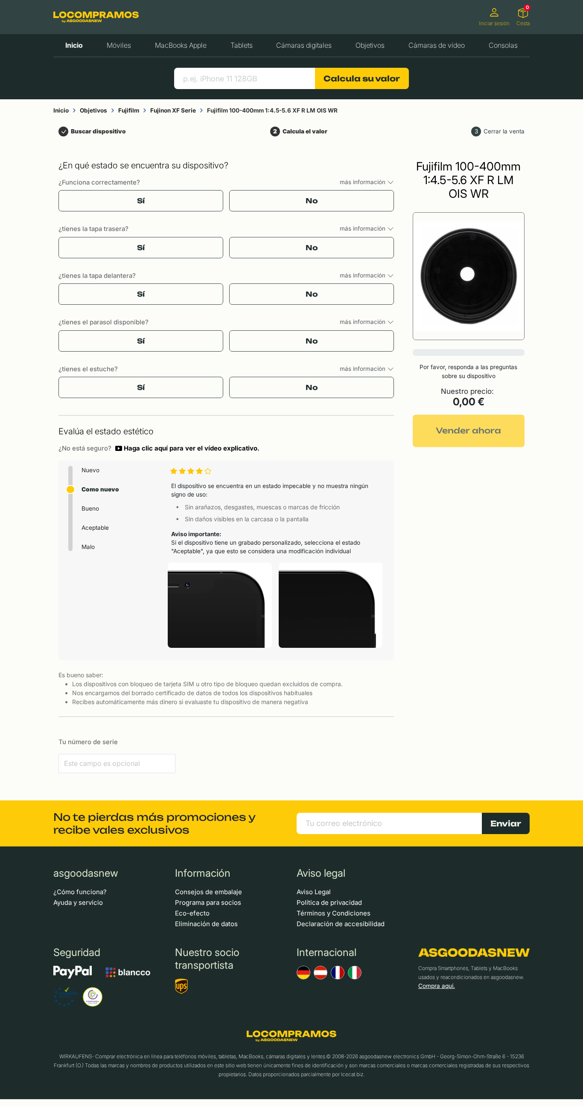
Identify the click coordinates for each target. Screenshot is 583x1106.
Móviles (119, 45)
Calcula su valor (362, 78)
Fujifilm (128, 110)
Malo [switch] (88, 546)
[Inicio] (96, 17)
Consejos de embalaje (208, 892)
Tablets (241, 45)
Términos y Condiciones (333, 913)
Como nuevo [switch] (100, 489)
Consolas (503, 45)
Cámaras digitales (304, 45)
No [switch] (312, 200)
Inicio (74, 45)
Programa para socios (208, 902)
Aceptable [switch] (95, 527)
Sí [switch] (141, 200)
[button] (187, 448)
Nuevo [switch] (90, 470)
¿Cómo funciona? (80, 892)
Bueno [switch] (90, 508)
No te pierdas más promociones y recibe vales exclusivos (154, 823)
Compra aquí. (436, 985)
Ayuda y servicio (78, 902)
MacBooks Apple (181, 45)
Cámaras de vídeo (436, 45)
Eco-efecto (192, 913)
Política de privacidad (329, 902)
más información (363, 182)
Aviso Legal (314, 892)
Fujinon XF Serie (173, 110)
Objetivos (370, 45)
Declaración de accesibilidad (341, 924)
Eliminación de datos (206, 924)
